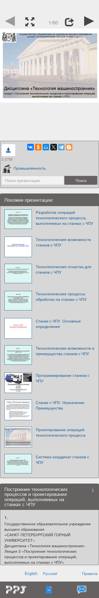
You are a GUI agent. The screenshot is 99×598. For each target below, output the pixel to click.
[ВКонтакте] (30, 147)
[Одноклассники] (38, 147)
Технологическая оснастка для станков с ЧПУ (63, 269)
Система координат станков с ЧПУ (62, 459)
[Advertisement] (50, 7)
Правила (90, 573)
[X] (53, 147)
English (31, 573)
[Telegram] (61, 147)
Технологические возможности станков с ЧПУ (63, 242)
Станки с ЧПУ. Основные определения (58, 323)
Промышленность (29, 168)
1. (6, 517)
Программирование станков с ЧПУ (62, 377)
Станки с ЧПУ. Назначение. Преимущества (60, 405)
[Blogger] (69, 147)
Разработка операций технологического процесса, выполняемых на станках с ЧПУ (64, 217)
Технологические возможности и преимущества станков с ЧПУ (65, 350)
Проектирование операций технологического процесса (61, 432)
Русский (50, 573)
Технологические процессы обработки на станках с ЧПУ (61, 296)
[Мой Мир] (46, 147)
